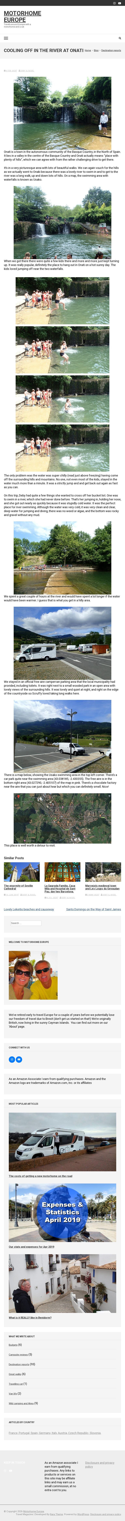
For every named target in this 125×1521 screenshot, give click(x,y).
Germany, (45, 1433)
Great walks (15, 1374)
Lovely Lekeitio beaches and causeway (29, 909)
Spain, (35, 1433)
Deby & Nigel (27, 71)
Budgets (13, 1344)
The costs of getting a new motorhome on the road (40, 1176)
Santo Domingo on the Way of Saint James (93, 909)
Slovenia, (95, 1433)
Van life (13, 1393)
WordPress (83, 1514)
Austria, (63, 1433)
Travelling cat (16, 1383)
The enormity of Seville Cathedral (18, 887)
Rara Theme (56, 1514)
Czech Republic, (79, 1433)
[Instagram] (114, 3)
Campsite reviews (18, 1354)
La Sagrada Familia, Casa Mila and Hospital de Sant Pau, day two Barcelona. (60, 888)
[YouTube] (119, 3)
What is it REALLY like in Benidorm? (30, 1317)
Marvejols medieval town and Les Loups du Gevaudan (102, 887)
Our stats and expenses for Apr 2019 (31, 1246)
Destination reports (19, 1364)
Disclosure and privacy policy (105, 1514)
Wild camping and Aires (21, 1403)
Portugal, (25, 1433)
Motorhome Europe (22, 16)
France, (14, 1433)
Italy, (55, 1433)
